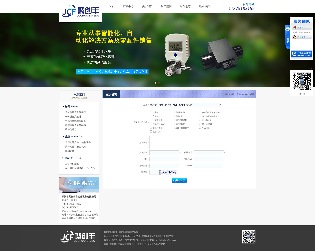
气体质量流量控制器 (75, 121)
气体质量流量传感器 (75, 112)
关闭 (310, 68)
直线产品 (90, 168)
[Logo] (81, 22)
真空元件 (81, 146)
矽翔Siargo (71, 106)
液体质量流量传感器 (75, 125)
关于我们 (147, 6)
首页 (112, 6)
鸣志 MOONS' (73, 158)
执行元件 (69, 146)
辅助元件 (69, 151)
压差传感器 (71, 129)
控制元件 (86, 142)
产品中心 (128, 6)
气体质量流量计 (73, 116)
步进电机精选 (72, 164)
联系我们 (204, 6)
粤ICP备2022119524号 (128, 232)
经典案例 (166, 6)
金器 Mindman (73, 136)
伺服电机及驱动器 (74, 168)
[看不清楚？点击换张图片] (168, 172)
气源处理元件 (72, 142)
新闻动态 (185, 6)
